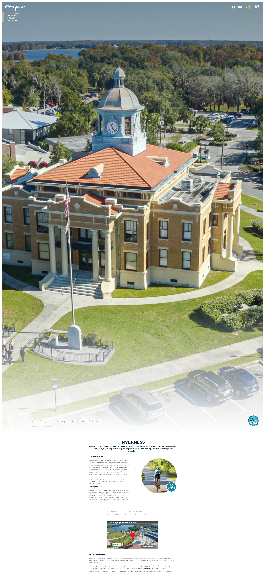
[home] (14, 8)
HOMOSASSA (12, 16)
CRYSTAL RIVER (13, 14)
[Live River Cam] (240, 7)
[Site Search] (234, 7)
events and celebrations (112, 490)
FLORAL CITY (12, 20)
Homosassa (148, 568)
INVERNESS (11, 18)
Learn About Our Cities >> (42, 427)
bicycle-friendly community (102, 464)
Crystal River (138, 568)
